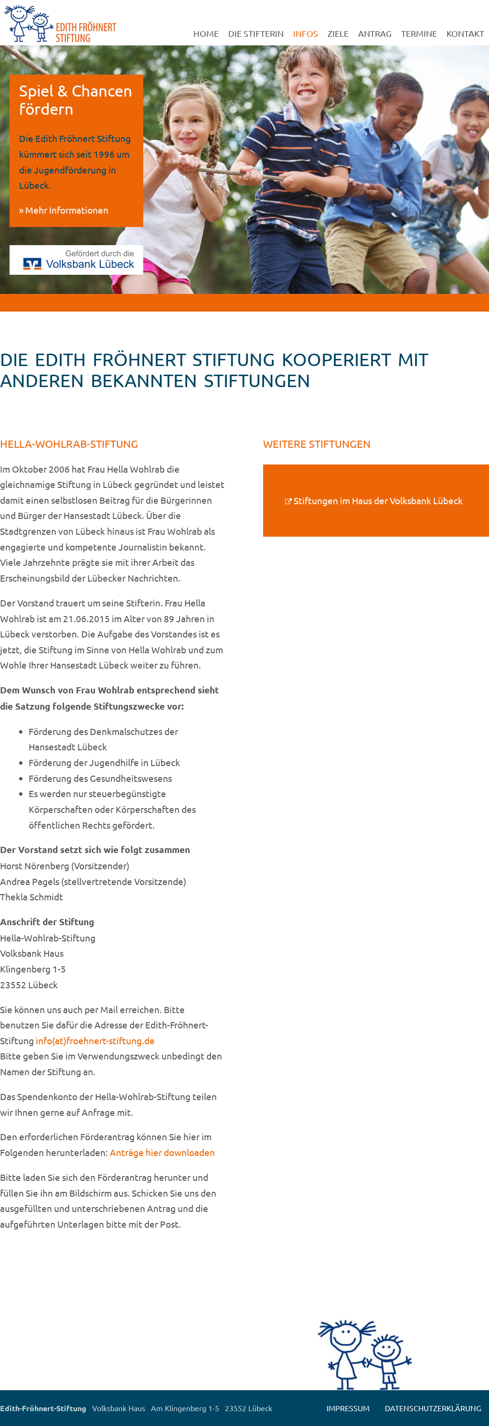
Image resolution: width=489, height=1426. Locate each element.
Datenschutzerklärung (433, 1408)
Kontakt (465, 33)
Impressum (348, 1408)
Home (206, 33)
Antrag (375, 33)
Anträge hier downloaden (162, 1152)
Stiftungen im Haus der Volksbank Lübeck (378, 500)
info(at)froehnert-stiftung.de (95, 1040)
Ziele (338, 33)
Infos (305, 33)
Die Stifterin (256, 33)
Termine (419, 33)
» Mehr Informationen (63, 210)
